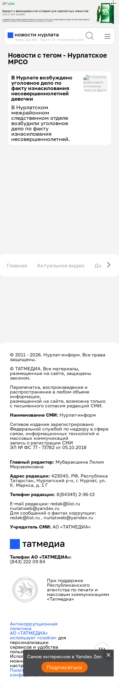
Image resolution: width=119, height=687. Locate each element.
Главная (17, 265)
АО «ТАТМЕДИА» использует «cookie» (33, 635)
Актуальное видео (61, 265)
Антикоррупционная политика (34, 626)
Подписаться (64, 667)
